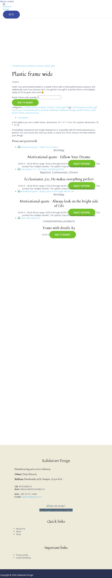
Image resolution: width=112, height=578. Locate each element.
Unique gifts (49, 65)
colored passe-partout (82, 107)
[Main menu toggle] (11, 14)
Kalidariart (53, 110)
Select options (82, 163)
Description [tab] (23, 117)
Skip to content (7, 1)
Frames (39, 65)
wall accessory (32, 112)
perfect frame (83, 110)
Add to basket (25, 102)
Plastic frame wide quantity (24, 97)
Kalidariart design (67, 110)
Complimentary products (23, 65)
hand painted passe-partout (35, 110)
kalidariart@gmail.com (31, 496)
